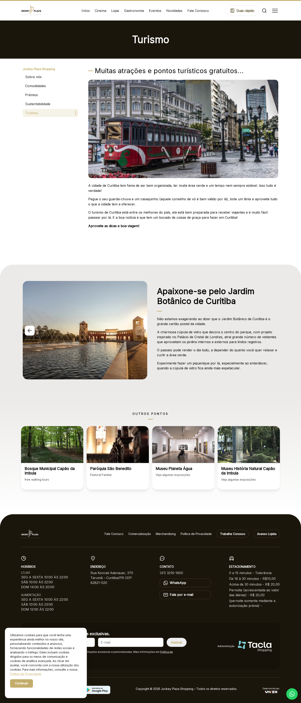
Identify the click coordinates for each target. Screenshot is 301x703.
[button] (30, 331)
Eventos (155, 11)
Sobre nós (33, 77)
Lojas (115, 11)
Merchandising (166, 534)
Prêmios (31, 95)
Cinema (100, 11)
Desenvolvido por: (271, 688)
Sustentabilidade (37, 104)
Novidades (174, 11)
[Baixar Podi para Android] (97, 693)
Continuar (21, 683)
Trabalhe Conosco (232, 534)
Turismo (31, 113)
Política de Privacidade (196, 534)
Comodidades (35, 86)
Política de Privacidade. (26, 674)
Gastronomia (134, 11)
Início (85, 11)
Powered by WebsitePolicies (27, 690)
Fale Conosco (198, 11)
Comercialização (139, 534)
